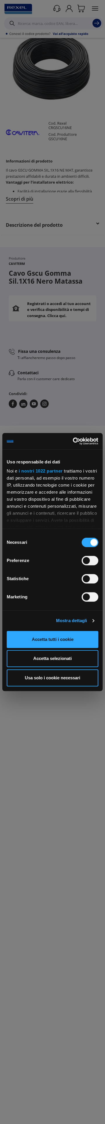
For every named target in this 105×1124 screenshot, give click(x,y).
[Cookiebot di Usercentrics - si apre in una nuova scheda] (74, 441)
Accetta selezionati (52, 658)
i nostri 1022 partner (41, 470)
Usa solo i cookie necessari (52, 677)
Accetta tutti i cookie (53, 639)
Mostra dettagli (71, 620)
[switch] (90, 560)
